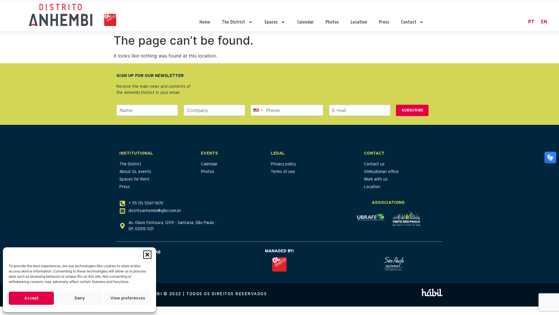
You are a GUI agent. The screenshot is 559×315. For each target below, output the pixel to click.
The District (233, 22)
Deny (80, 298)
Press (384, 22)
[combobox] (257, 110)
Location (359, 22)
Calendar (305, 22)
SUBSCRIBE (412, 110)
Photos (332, 22)
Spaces (271, 22)
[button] (147, 255)
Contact (408, 22)
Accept (31, 298)
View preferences (127, 298)
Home (204, 22)
